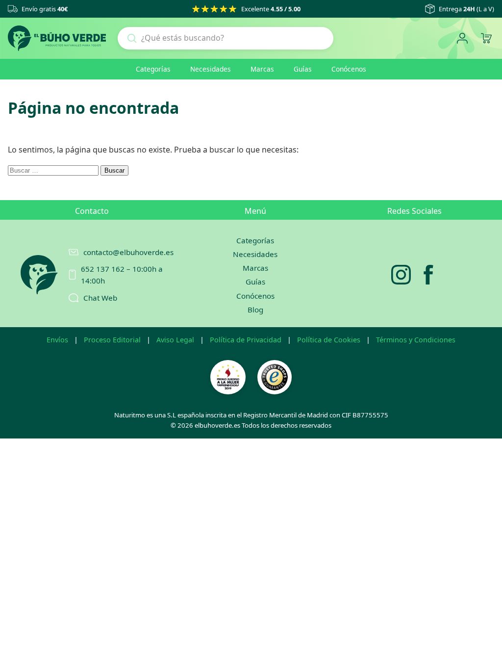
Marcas (262, 69)
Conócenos (348, 69)
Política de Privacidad (245, 339)
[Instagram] (401, 274)
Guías (303, 69)
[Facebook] (428, 274)
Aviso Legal (175, 339)
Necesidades (210, 69)
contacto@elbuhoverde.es (123, 252)
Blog (255, 309)
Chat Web (100, 298)
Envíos (57, 339)
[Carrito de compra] (486, 38)
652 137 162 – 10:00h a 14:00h (122, 274)
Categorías (153, 69)
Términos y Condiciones (415, 339)
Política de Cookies (328, 339)
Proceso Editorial (112, 339)
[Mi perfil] (462, 38)
